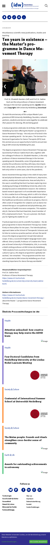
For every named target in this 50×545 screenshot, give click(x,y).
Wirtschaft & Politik (9, 507)
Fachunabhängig (8, 510)
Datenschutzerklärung (33, 501)
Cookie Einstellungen (32, 507)
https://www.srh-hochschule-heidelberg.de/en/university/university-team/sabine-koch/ (23, 281)
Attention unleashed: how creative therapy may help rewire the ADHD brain (24, 333)
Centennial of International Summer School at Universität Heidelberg (25, 400)
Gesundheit (6, 501)
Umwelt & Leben (8, 504)
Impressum (29, 499)
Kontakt (28, 504)
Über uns (29, 496)
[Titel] (4, 17)
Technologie (7, 496)
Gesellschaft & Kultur (10, 499)
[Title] (14, 17)
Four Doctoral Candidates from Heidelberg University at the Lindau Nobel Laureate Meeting (24, 360)
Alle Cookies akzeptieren (38, 542)
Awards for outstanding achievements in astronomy (26, 465)
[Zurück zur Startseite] (25, 5)
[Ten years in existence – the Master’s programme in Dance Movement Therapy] (9, 17)
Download (42, 107)
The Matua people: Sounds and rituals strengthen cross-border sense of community (26, 440)
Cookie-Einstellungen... (9, 542)
